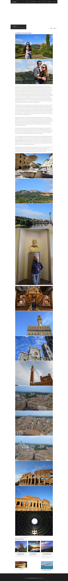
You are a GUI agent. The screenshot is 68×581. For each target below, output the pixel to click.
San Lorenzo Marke (18, 140)
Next (55, 28)
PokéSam (49, 1)
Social (39, 1)
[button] (34, 12)
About (54, 1)
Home (28, 1)
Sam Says (44, 1)
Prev (51, 28)
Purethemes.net (32, 578)
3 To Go (14, 1)
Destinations (33, 1)
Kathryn (23, 27)
